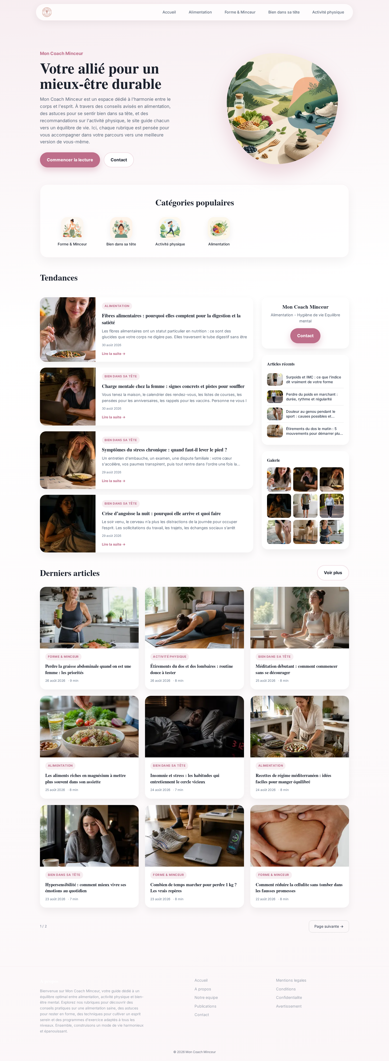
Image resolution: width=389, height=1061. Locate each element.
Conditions (286, 989)
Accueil (169, 12)
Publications (205, 1006)
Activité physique (328, 12)
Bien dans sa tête (284, 12)
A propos (203, 989)
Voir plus (333, 572)
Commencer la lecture (70, 159)
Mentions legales (291, 980)
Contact (119, 159)
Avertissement (289, 1006)
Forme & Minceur (240, 12)
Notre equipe (206, 997)
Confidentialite (289, 997)
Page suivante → (328, 926)
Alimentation (200, 12)
